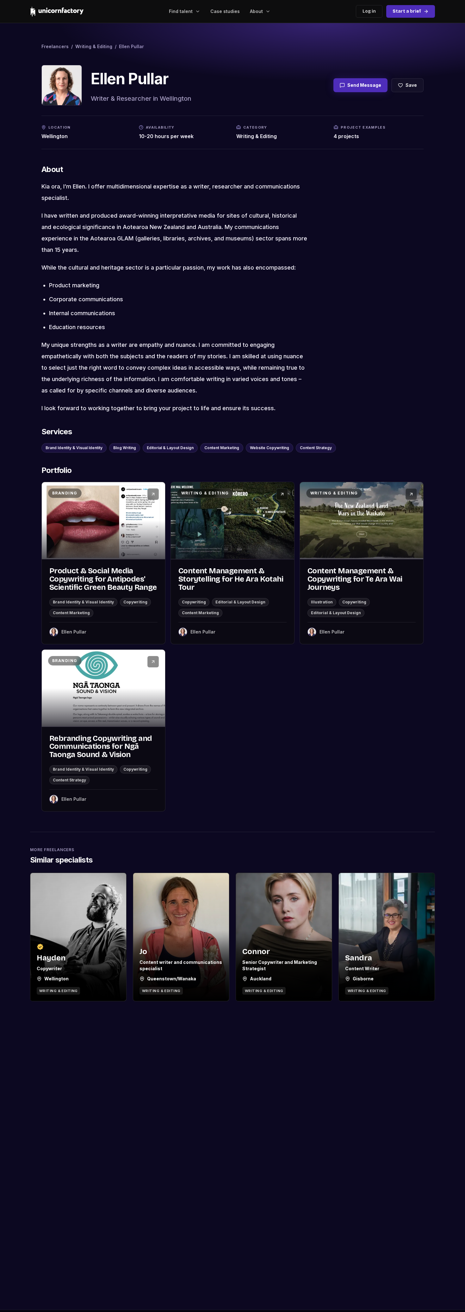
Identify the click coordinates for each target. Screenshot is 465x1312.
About (256, 11)
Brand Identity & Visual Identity (74, 447)
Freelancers (55, 46)
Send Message (364, 85)
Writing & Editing (93, 46)
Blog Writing (124, 447)
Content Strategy (316, 447)
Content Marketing (221, 447)
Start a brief (407, 11)
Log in (369, 11)
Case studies (225, 11)
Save (411, 85)
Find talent (181, 11)
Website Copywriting (269, 447)
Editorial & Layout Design (170, 447)
